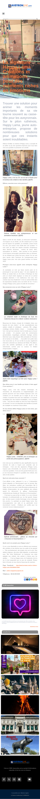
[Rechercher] (37, 19)
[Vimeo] (19, 779)
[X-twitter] (9, 779)
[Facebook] (25, 579)
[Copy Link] (34, 579)
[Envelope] (29, 779)
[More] (36, 579)
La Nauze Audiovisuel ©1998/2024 (20, 795)
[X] (27, 579)
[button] (3, 13)
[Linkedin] (29, 579)
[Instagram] (32, 579)
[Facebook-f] (4, 779)
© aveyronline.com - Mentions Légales (20, 792)
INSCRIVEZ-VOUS (34, 626)
